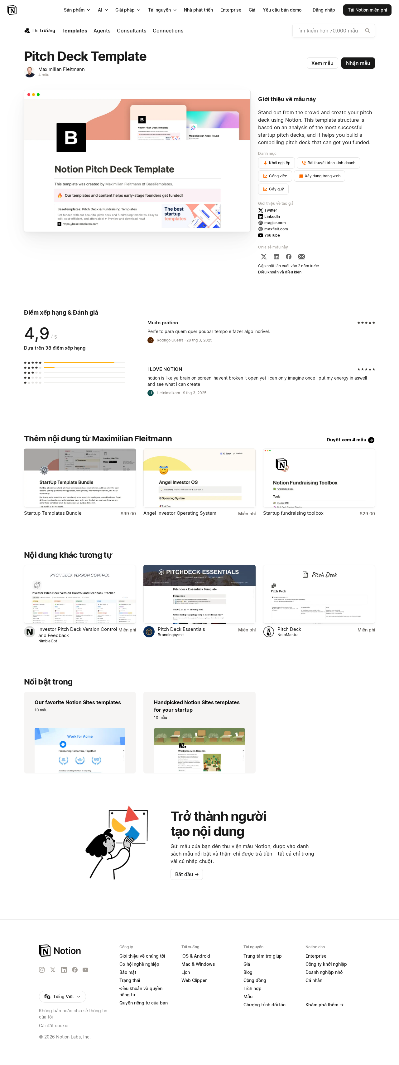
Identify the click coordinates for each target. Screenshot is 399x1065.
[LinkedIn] (276, 256)
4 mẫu (44, 74)
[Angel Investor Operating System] (199, 478)
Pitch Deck (289, 629)
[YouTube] (85, 969)
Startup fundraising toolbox (293, 513)
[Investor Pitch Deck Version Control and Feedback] (80, 594)
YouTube (272, 235)
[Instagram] (41, 969)
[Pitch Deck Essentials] (199, 594)
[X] (263, 256)
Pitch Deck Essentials (181, 629)
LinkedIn (272, 216)
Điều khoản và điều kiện (279, 272)
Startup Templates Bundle (53, 513)
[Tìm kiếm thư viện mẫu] (367, 30)
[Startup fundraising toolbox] (319, 478)
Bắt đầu (187, 874)
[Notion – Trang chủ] (12, 10)
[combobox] (333, 30)
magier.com (275, 222)
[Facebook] (289, 256)
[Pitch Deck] (319, 594)
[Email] (301, 256)
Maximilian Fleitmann (61, 69)
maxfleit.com (276, 229)
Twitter (270, 210)
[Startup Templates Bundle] (80, 478)
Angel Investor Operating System (179, 513)
